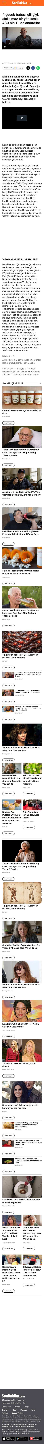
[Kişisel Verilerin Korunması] (31, 1432)
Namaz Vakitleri (18, 1413)
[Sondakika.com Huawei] (35, 1439)
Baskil (14, 165)
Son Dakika (6, 1407)
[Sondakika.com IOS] (8, 1439)
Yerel (33, 1410)
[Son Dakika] (22, 3)
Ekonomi (5, 1410)
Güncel (17, 1407)
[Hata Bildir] (26, 1434)
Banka (13, 335)
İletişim (18, 1403)
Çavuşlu (35, 165)
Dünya (26, 1407)
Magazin (23, 1410)
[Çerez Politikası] (15, 1432)
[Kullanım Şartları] (7, 1430)
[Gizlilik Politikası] (21, 1430)
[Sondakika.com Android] (22, 1439)
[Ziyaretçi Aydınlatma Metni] (11, 1434)
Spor (15, 1410)
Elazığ (5, 145)
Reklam (13, 1403)
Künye (24, 1403)
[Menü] (4, 3)
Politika (5, 1413)
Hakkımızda (6, 1403)
